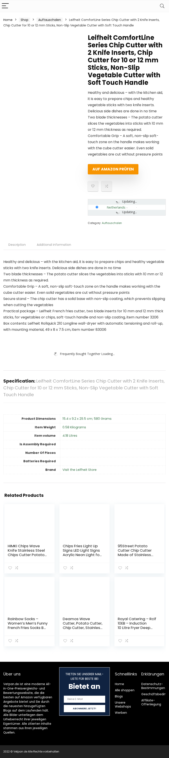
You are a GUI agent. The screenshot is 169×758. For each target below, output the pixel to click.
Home (8, 20)
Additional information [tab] (54, 244)
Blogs (119, 696)
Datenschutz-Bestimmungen (153, 686)
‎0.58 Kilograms (74, 427)
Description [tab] (17, 244)
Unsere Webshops (123, 704)
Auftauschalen (49, 20)
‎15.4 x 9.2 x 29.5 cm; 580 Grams (87, 418)
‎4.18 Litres (69, 435)
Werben (121, 712)
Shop (24, 20)
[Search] (162, 6)
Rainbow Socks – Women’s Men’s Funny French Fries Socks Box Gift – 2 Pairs (28, 625)
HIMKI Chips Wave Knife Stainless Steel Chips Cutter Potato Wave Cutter (26, 552)
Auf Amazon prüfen (113, 169)
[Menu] (5, 6)
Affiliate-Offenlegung (151, 702)
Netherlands (116, 207)
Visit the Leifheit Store (79, 470)
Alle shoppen (124, 690)
